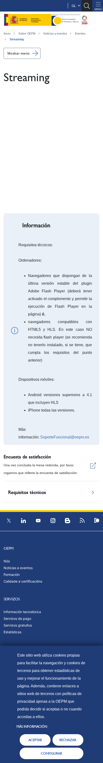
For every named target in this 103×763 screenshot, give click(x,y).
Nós (7, 561)
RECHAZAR (67, 740)
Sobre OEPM (26, 33)
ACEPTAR (35, 740)
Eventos (80, 33)
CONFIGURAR (51, 753)
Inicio (7, 33)
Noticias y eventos (55, 33)
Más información (32, 726)
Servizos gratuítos (18, 625)
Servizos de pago (17, 618)
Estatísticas (12, 632)
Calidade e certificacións (23, 581)
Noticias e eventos (18, 568)
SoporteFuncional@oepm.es (64, 437)
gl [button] (75, 6)
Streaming (17, 39)
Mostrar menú (18, 53)
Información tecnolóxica (22, 612)
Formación (12, 574)
